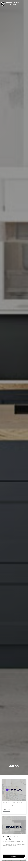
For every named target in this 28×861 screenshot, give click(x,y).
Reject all (14, 849)
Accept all (14, 856)
